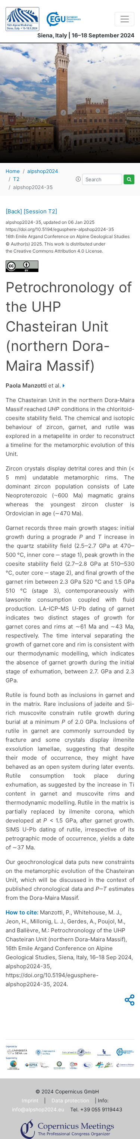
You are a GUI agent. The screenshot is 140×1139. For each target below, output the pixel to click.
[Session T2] (40, 211)
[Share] (128, 1002)
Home (13, 171)
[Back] (14, 211)
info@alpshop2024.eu (38, 1109)
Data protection (70, 1100)
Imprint (30, 1100)
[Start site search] (129, 180)
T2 (16, 179)
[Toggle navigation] (124, 19)
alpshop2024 (42, 171)
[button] (78, 179)
